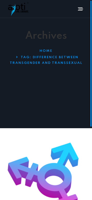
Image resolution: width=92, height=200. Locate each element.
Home (46, 51)
